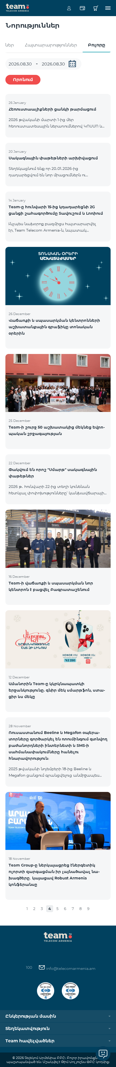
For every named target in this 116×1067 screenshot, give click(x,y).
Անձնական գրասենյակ (69, 8)
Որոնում (23, 79)
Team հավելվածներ (29, 1040)
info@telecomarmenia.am (70, 968)
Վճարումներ (82, 8)
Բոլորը (96, 44)
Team (17, 7)
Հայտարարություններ (51, 44)
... (72, 63)
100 (29, 967)
